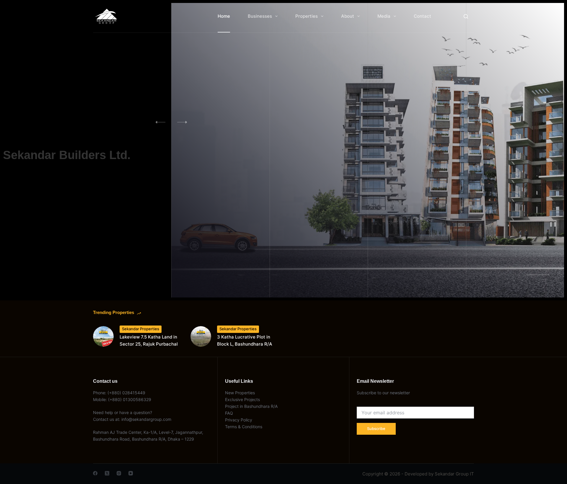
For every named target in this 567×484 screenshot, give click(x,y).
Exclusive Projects (243, 399)
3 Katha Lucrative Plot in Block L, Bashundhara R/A (244, 340)
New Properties (240, 392)
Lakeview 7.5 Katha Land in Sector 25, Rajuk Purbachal (149, 340)
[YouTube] (130, 473)
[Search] (466, 16)
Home (224, 16)
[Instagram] (119, 473)
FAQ (229, 413)
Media (383, 16)
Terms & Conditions (243, 426)
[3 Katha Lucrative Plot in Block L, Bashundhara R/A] (200, 336)
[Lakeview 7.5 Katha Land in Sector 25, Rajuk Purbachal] (103, 336)
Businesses (260, 16)
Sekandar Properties (140, 328)
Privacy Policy (238, 419)
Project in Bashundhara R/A (251, 406)
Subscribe (376, 428)
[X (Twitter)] (107, 473)
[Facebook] (95, 473)
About (347, 16)
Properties (306, 16)
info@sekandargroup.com (146, 419)
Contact (422, 16)
